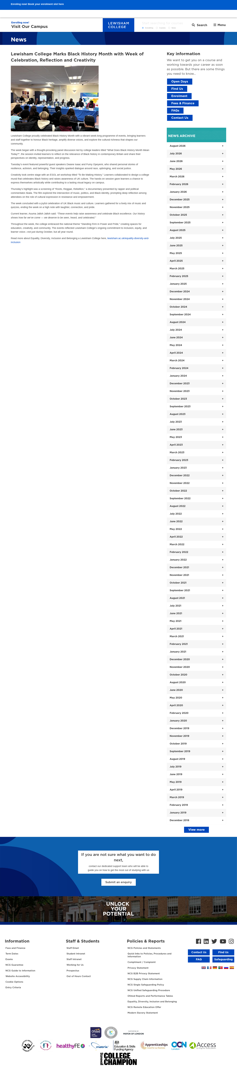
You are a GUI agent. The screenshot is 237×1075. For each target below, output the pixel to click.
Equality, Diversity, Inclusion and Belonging (152, 1002)
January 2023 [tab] (178, 468)
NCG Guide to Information (20, 971)
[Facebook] (198, 942)
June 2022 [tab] (176, 521)
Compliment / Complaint (142, 962)
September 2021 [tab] (180, 590)
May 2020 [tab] (176, 698)
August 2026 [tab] (178, 146)
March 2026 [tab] (177, 176)
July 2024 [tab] (176, 330)
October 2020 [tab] (178, 675)
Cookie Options (14, 982)
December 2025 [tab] (180, 199)
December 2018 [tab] (179, 820)
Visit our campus (29, 27)
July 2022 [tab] (176, 514)
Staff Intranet (74, 959)
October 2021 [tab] (178, 583)
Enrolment (179, 96)
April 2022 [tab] (176, 537)
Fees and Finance (15, 948)
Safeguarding (223, 959)
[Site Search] (199, 25)
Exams (9, 959)
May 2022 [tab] (176, 529)
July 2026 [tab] (176, 153)
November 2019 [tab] (179, 736)
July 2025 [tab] (176, 238)
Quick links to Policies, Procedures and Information (149, 955)
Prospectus (73, 971)
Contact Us (179, 117)
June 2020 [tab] (176, 690)
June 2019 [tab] (176, 774)
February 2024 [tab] (179, 368)
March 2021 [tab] (177, 636)
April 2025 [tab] (176, 261)
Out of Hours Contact (79, 976)
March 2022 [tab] (177, 544)
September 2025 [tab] (180, 222)
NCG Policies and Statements (144, 948)
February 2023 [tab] (179, 460)
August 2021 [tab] (177, 598)
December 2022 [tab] (180, 475)
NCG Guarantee (14, 965)
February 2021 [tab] (179, 644)
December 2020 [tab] (180, 659)
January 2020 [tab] (178, 721)
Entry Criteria (13, 987)
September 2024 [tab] (180, 314)
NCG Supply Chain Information (145, 979)
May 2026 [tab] (176, 169)
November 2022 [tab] (180, 483)
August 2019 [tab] (177, 759)
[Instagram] (231, 942)
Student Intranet (76, 954)
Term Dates (11, 954)
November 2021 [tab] (179, 575)
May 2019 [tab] (176, 782)
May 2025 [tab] (176, 253)
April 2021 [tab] (176, 629)
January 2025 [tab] (178, 284)
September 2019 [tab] (180, 751)
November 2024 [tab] (180, 299)
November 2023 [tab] (180, 391)
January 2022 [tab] (178, 560)
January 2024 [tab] (178, 376)
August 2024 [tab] (178, 322)
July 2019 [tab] (175, 767)
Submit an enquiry (118, 882)
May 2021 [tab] (175, 621)
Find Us (177, 88)
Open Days (179, 81)
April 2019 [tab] (176, 790)
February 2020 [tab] (179, 713)
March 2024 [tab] (177, 360)
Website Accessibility (17, 976)
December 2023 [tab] (180, 383)
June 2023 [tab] (176, 429)
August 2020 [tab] (178, 682)
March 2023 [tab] (177, 452)
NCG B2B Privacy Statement (144, 973)
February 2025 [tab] (179, 276)
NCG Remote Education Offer (144, 1007)
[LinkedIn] (206, 942)
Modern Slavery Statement (143, 1013)
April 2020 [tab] (176, 705)
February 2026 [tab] (179, 184)
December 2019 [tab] (179, 728)
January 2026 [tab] (178, 192)
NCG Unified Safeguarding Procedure (149, 990)
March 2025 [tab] (177, 268)
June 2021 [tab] (176, 613)
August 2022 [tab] (177, 506)
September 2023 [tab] (180, 406)
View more (196, 829)
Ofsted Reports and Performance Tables (150, 996)
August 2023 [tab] (177, 414)
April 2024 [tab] (176, 353)
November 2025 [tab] (180, 207)
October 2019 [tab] (178, 744)
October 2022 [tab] (178, 491)
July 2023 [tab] (176, 422)
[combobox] (165, 23)
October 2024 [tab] (178, 307)
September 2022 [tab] (180, 498)
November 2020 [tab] (180, 667)
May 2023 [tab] (176, 437)
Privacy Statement (138, 968)
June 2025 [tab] (176, 245)
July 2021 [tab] (175, 606)
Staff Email (73, 948)
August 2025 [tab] (177, 230)
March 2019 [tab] (177, 797)
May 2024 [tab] (176, 345)
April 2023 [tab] (176, 445)
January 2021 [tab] (178, 652)
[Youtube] (223, 942)
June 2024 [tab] (176, 337)
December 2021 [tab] (179, 567)
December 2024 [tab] (180, 291)
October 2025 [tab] (178, 215)
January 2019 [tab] (178, 813)
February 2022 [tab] (179, 552)
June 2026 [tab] (176, 161)
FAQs (175, 110)
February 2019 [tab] (179, 805)
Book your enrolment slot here (46, 14)
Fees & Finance (182, 103)
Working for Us (75, 965)
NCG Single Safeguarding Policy (146, 985)
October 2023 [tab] (178, 399)
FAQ (199, 959)
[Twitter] (214, 942)
